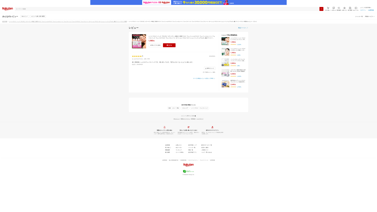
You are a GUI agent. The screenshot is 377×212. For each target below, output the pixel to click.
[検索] (321, 9)
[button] (334, 9)
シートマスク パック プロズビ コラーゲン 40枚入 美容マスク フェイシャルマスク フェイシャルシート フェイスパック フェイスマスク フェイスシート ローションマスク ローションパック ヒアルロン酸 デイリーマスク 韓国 (68, 21)
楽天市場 (4, 21)
